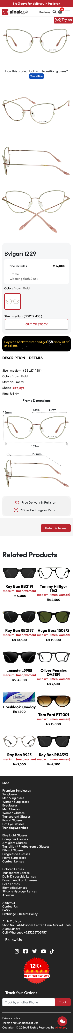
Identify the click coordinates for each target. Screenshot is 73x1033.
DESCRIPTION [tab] (13, 358)
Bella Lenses (11, 884)
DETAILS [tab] (36, 358)
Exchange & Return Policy (20, 914)
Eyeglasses (10, 805)
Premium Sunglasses (16, 790)
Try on (66, 19)
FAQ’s (6, 910)
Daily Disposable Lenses (19, 876)
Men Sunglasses (13, 798)
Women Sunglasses (15, 802)
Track (63, 1002)
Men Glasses (11, 809)
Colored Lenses (13, 869)
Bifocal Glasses (12, 850)
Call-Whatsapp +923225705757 (24, 932)
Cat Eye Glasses (13, 824)
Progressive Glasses (16, 854)
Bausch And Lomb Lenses (19, 880)
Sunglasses (10, 794)
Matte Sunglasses (14, 858)
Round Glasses (12, 820)
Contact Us (10, 906)
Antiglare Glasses (14, 843)
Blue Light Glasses (14, 835)
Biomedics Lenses (14, 887)
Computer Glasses (15, 839)
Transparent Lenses (16, 873)
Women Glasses (13, 813)
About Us (8, 903)
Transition (36, 76)
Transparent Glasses (16, 816)
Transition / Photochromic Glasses (25, 846)
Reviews (44, 12)
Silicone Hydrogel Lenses (19, 891)
